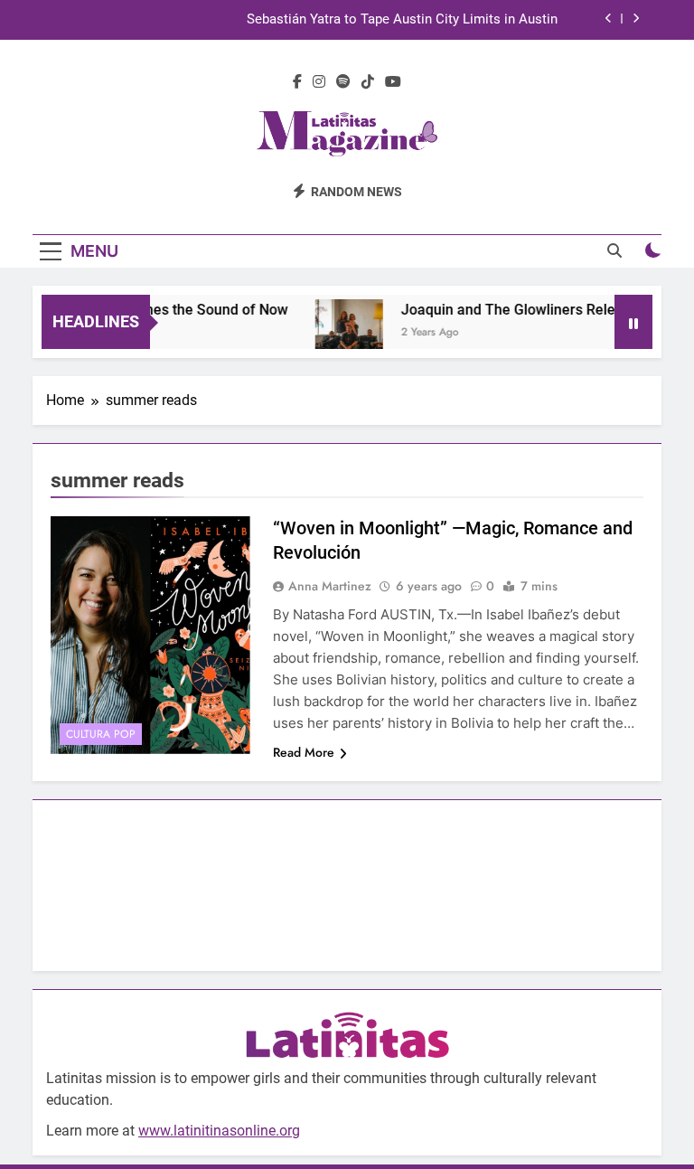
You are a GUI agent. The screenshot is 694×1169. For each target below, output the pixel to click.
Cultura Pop (101, 734)
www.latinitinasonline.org (219, 1130)
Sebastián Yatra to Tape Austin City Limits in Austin (402, 20)
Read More (303, 752)
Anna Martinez (329, 586)
